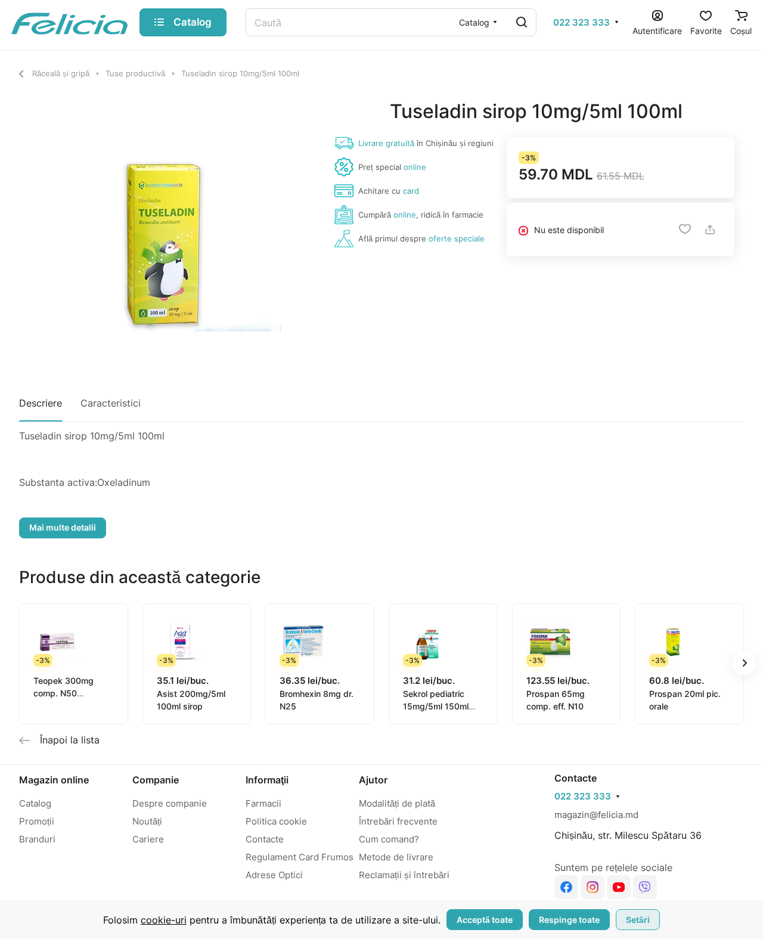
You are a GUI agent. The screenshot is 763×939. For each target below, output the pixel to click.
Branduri (37, 839)
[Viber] (645, 887)
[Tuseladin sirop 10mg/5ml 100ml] (162, 242)
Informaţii (267, 780)
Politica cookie (276, 821)
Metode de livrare (396, 857)
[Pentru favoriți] (684, 229)
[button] (744, 663)
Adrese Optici (274, 875)
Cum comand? (389, 839)
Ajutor (373, 780)
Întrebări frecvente (398, 821)
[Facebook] (566, 887)
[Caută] (521, 22)
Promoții (36, 821)
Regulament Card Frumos (299, 857)
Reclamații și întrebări (404, 875)
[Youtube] (619, 887)
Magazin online (54, 780)
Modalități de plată (397, 803)
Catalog (35, 803)
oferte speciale (457, 238)
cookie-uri (164, 920)
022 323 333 (581, 22)
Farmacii (263, 803)
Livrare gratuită (386, 143)
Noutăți (147, 821)
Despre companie (169, 803)
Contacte (265, 839)
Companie (155, 780)
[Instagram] (592, 887)
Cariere (148, 839)
